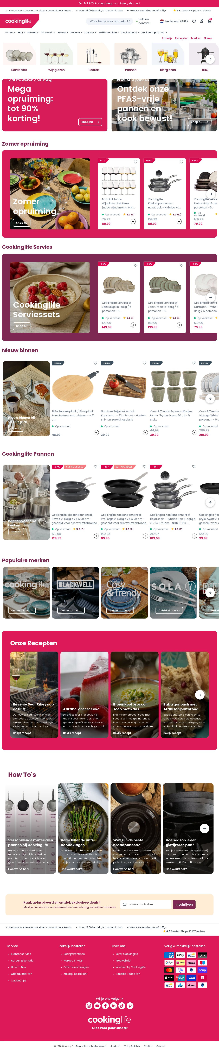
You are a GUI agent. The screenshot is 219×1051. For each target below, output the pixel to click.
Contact (160, 1046)
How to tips (18, 967)
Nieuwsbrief (123, 961)
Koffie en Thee (108, 32)
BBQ (20, 32)
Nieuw (208, 38)
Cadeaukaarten (21, 974)
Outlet (9, 32)
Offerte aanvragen (76, 967)
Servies (31, 32)
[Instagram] (89, 1005)
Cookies (148, 1046)
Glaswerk (47, 32)
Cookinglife (68, 1046)
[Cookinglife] (18, 21)
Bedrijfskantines (74, 954)
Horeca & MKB (73, 961)
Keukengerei (129, 32)
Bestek (61, 32)
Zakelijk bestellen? (75, 974)
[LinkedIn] (113, 1005)
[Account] (202, 21)
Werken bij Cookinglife (131, 967)
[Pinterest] (130, 1005)
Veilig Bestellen (132, 1046)
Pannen (75, 32)
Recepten (181, 38)
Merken (196, 38)
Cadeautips (18, 980)
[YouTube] (97, 1005)
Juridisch (115, 1046)
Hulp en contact (144, 21)
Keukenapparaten (153, 32)
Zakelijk (167, 38)
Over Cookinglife (127, 954)
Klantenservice (21, 954)
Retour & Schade (22, 961)
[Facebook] (105, 1005)
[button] (210, 59)
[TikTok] (121, 1005)
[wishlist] (194, 21)
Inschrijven (184, 904)
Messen (89, 32)
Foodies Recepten (128, 974)
